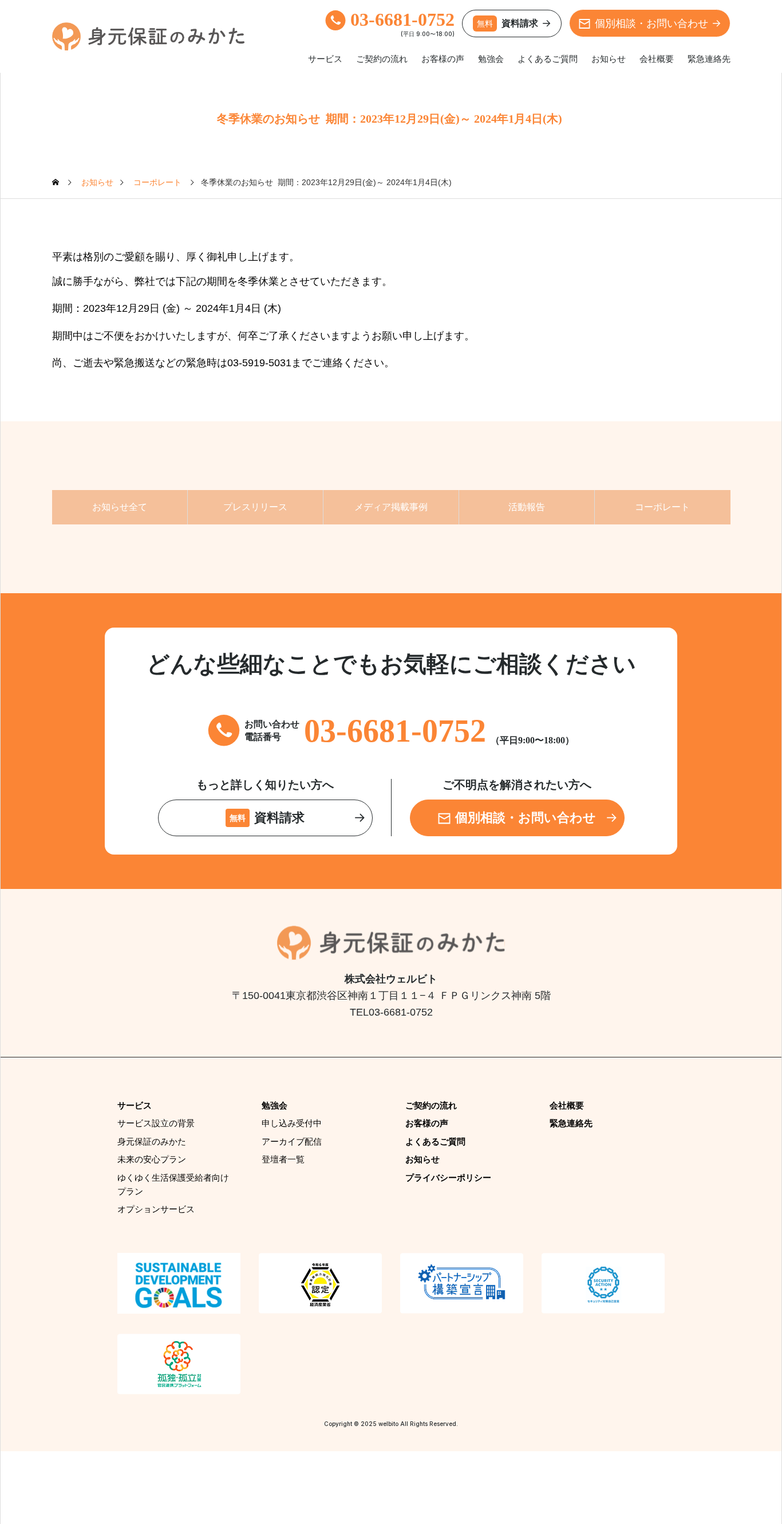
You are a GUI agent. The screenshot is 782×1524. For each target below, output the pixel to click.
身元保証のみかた (151, 1141)
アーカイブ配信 (292, 1141)
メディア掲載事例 (391, 507)
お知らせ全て (119, 507)
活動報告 (526, 507)
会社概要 (656, 59)
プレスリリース (255, 507)
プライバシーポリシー (448, 1177)
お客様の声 (442, 59)
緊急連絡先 (709, 59)
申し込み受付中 (292, 1123)
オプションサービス (156, 1209)
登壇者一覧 (283, 1159)
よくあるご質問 (548, 59)
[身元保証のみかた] (148, 37)
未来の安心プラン (151, 1159)
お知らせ (608, 59)
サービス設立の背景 (156, 1123)
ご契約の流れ (382, 59)
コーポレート (662, 507)
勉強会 (491, 59)
